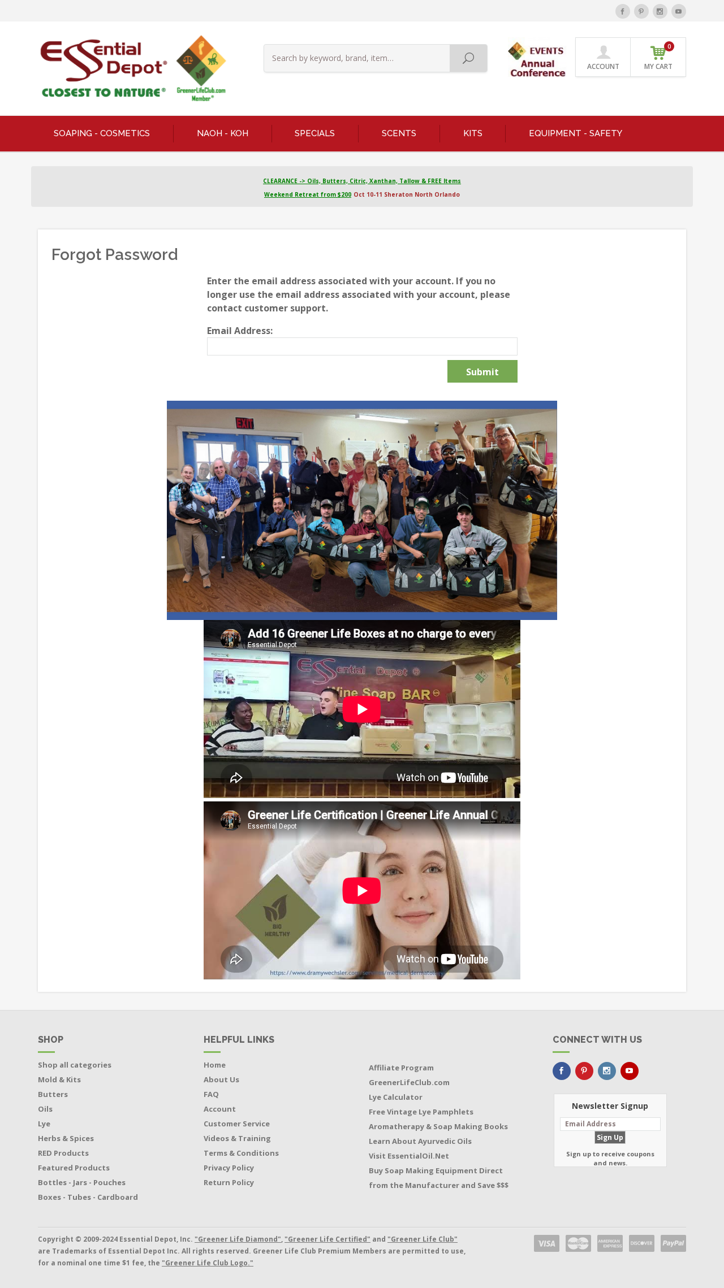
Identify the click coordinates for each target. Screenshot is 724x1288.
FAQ (211, 1094)
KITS (472, 133)
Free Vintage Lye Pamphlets (421, 1112)
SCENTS (399, 133)
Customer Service (237, 1123)
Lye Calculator (396, 1097)
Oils (45, 1109)
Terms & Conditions (241, 1153)
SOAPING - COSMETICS (102, 133)
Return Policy (229, 1182)
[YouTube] (678, 11)
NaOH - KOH (222, 133)
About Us (221, 1079)
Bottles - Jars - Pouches (82, 1182)
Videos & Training (237, 1138)
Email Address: (240, 330)
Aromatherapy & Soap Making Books (438, 1126)
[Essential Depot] (130, 68)
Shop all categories (74, 1065)
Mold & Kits (59, 1079)
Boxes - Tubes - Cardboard (88, 1197)
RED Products (63, 1153)
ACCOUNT (603, 66)
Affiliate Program (401, 1068)
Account (220, 1109)
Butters (53, 1094)
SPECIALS (315, 133)
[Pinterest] (641, 11)
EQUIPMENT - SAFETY (575, 133)
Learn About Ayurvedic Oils (420, 1141)
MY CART (658, 56)
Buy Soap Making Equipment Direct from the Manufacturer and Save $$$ (438, 1177)
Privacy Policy (229, 1168)
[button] (538, 56)
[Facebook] (622, 11)
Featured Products (74, 1168)
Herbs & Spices (66, 1138)
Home (215, 1065)
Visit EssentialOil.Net (409, 1156)
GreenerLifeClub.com (409, 1082)
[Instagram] (660, 11)
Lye (44, 1123)
